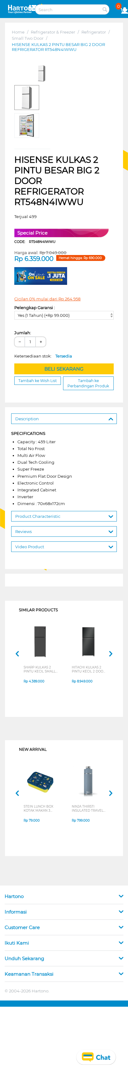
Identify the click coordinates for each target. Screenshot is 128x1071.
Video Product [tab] (29, 546)
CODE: (35, 241)
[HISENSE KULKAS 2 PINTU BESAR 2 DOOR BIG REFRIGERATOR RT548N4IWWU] (41, 73)
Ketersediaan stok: (43, 355)
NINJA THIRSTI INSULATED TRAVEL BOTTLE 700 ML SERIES (87, 808)
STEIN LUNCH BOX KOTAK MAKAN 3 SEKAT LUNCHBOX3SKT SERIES (38, 808)
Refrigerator (93, 32)
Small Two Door (27, 38)
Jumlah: (22, 332)
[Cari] (105, 10)
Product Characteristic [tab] (37, 516)
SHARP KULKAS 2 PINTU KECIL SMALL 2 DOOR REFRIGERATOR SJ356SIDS (40, 669)
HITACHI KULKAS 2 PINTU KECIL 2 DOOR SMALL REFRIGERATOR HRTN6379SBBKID (88, 669)
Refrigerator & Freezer (53, 32)
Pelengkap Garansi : (34, 307)
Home (18, 32)
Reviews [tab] (23, 531)
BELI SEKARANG (64, 369)
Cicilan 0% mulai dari (47, 298)
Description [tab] (27, 418)
